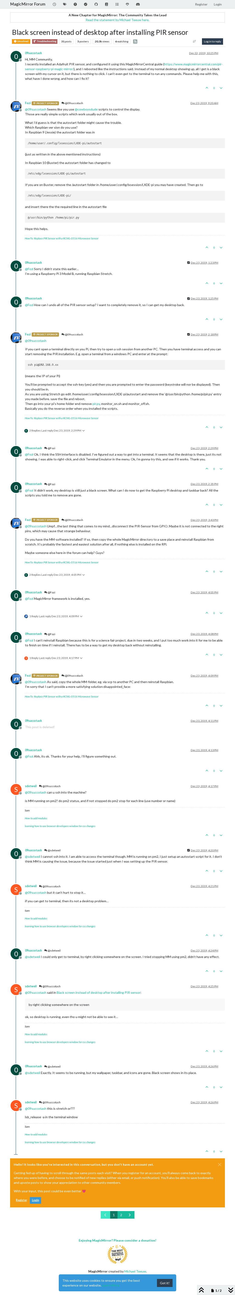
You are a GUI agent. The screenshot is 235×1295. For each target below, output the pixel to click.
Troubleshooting (46, 41)
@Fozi (51, 448)
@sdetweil (54, 850)
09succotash (33, 53)
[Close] (219, 1164)
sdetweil (30, 786)
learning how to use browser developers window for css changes (60, 826)
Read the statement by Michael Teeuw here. (117, 20)
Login (35, 1200)
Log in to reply (212, 41)
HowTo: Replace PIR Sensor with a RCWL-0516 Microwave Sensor (61, 238)
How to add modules (36, 818)
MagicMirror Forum (27, 4)
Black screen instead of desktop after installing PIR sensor (98, 992)
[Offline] (18, 106)
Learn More (111, 1285)
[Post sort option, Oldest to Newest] (194, 41)
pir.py (96, 404)
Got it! (165, 1283)
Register (21, 1200)
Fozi (28, 103)
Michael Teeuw (135, 1271)
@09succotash (73, 103)
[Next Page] (129, 1215)
